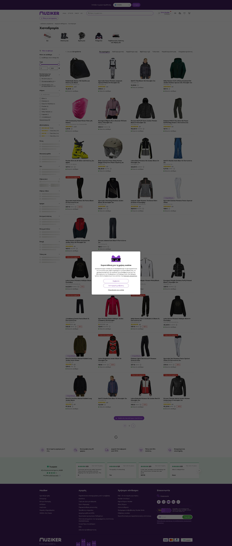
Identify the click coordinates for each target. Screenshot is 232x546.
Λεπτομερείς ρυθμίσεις (116, 285)
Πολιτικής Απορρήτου (130, 276)
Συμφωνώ (116, 281)
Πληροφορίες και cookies (116, 290)
